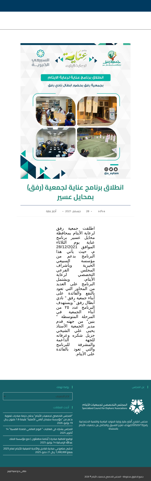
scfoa (101, 211)
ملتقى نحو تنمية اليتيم (16, 471)
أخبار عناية (51, 211)
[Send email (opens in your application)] (10, 5)
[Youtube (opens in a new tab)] (17, 5)
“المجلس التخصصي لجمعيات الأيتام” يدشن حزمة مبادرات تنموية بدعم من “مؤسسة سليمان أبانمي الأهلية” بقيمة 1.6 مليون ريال (38, 417)
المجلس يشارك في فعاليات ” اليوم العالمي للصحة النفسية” (41, 429)
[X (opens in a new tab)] (23, 5)
